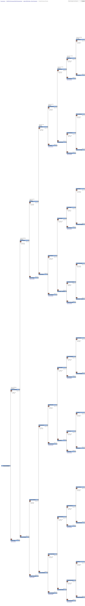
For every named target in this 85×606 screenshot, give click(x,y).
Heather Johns (78, 337)
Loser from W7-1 (13, 541)
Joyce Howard (69, 78)
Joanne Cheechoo (79, 263)
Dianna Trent (78, 487)
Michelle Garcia (51, 443)
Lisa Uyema (69, 526)
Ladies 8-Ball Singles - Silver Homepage (30, 1)
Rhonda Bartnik (69, 153)
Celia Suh (77, 412)
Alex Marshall (69, 377)
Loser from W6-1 (32, 577)
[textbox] (74, 1)
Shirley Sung (13, 540)
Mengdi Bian (78, 39)
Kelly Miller (50, 145)
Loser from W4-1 (69, 378)
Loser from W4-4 (69, 601)
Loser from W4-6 (69, 154)
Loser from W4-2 (69, 452)
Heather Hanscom (70, 302)
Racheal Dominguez (79, 224)
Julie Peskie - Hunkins (80, 299)
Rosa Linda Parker (70, 600)
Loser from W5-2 (50, 295)
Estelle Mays (78, 188)
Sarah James (78, 75)
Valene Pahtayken (79, 373)
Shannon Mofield (51, 593)
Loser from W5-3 (50, 445)
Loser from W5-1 (50, 146)
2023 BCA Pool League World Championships (14, 1)
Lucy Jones (78, 561)
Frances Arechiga (79, 149)
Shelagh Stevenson (33, 576)
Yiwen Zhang (32, 277)
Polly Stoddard (50, 294)
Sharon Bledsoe (79, 114)
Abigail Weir (69, 451)
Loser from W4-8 (69, 303)
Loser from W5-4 (50, 594)
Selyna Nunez (69, 227)
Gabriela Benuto (79, 522)
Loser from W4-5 (69, 79)
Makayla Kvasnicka (79, 597)
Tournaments (2, 1)
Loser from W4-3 (69, 527)
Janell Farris (78, 448)
